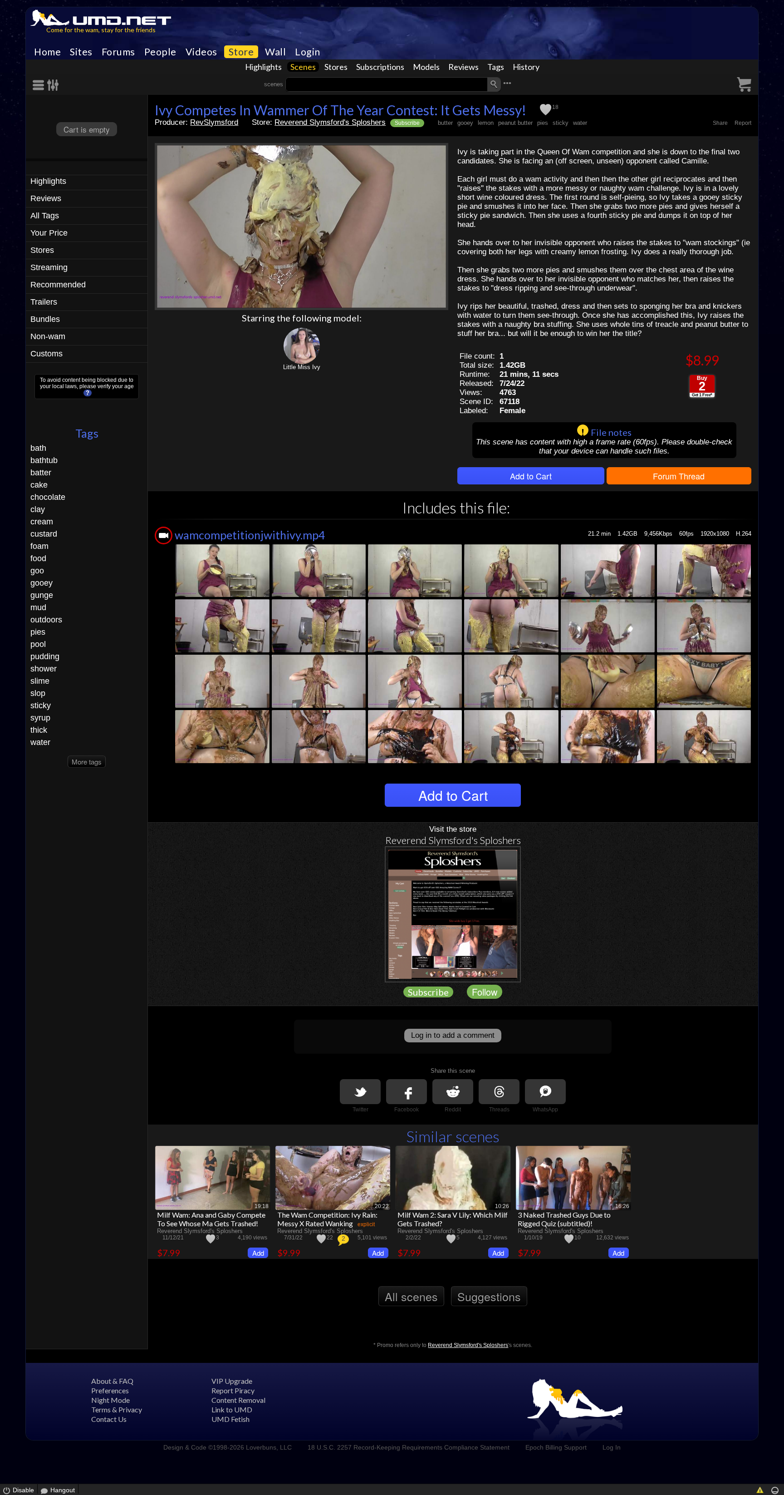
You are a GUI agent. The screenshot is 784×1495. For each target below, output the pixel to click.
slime (39, 681)
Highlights (263, 67)
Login (307, 52)
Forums (118, 52)
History (526, 67)
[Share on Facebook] (406, 1092)
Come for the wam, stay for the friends (101, 30)
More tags (87, 761)
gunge (41, 595)
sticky (40, 705)
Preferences (110, 1390)
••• (507, 83)
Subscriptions (380, 67)
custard (43, 533)
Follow (484, 991)
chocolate (47, 497)
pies (37, 631)
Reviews (463, 67)
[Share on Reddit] (453, 1092)
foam (39, 546)
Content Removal (238, 1400)
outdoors (46, 619)
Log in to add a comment (453, 1035)
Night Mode (110, 1400)
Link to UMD (231, 1409)
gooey (41, 582)
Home (47, 52)
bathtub (44, 460)
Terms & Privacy (116, 1409)
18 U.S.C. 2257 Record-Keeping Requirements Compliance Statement (409, 1447)
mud (38, 607)
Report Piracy (233, 1390)
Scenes (303, 67)
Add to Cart (531, 476)
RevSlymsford (214, 122)
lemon (486, 122)
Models (426, 67)
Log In (612, 1447)
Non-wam (47, 336)
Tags (495, 67)
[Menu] (40, 85)
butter (445, 122)
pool (38, 644)
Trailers (43, 301)
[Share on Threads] (499, 1092)
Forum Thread (679, 476)
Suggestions (489, 1296)
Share (720, 123)
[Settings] (53, 85)
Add (258, 1253)
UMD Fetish (230, 1419)
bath (38, 448)
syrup (40, 717)
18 (555, 107)
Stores (336, 67)
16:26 (622, 1206)
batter (40, 472)
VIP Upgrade (231, 1381)
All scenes (411, 1296)
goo (37, 570)
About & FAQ (112, 1381)
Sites (81, 52)
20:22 (382, 1206)
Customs (46, 353)
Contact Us (109, 1419)
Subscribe (407, 123)
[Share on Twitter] (360, 1092)
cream (41, 521)
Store (241, 52)
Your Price (49, 232)
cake (39, 484)
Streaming (49, 267)
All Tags (44, 215)
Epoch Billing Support (556, 1447)
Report (743, 123)
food (38, 558)
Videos (201, 52)
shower (43, 668)
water (40, 742)
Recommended (58, 284)
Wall (275, 52)
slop (37, 693)
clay (37, 509)
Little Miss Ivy (301, 367)
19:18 (262, 1206)
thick (38, 730)
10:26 (502, 1206)
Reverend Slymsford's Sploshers (330, 122)
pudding (44, 656)
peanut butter (515, 122)
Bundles (45, 319)
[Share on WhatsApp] (545, 1092)
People (160, 52)
